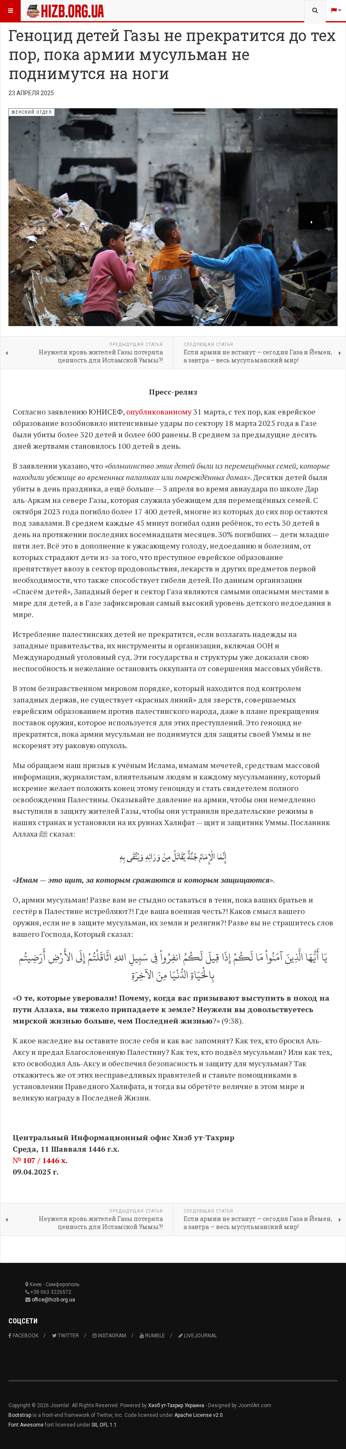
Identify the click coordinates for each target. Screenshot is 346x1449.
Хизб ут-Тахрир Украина (176, 1405)
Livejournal (200, 1336)
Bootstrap (19, 1415)
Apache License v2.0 (198, 1415)
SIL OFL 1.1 (104, 1425)
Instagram (111, 1336)
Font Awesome (25, 1425)
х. (63, 1160)
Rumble (154, 1336)
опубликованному (159, 411)
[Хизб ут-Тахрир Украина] (65, 10)
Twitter (68, 1336)
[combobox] (315, 10)
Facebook (24, 1336)
